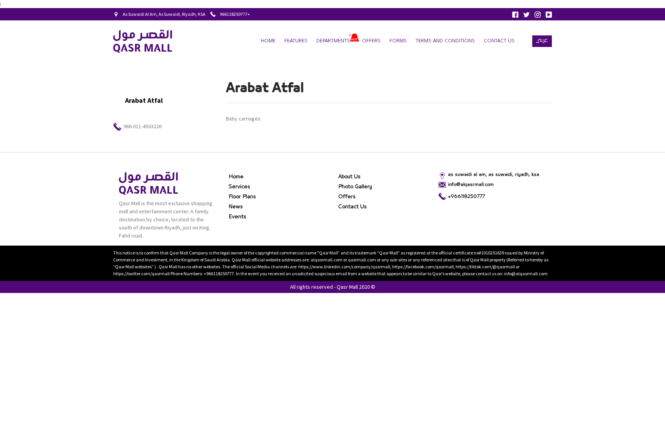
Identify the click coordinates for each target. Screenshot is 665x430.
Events (237, 216)
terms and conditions (445, 41)
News (236, 206)
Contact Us (499, 41)
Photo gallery (355, 186)
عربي (542, 40)
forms (398, 41)
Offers (371, 41)
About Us (349, 176)
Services (239, 186)
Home (268, 41)
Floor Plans (242, 196)
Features (295, 41)
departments (333, 41)
